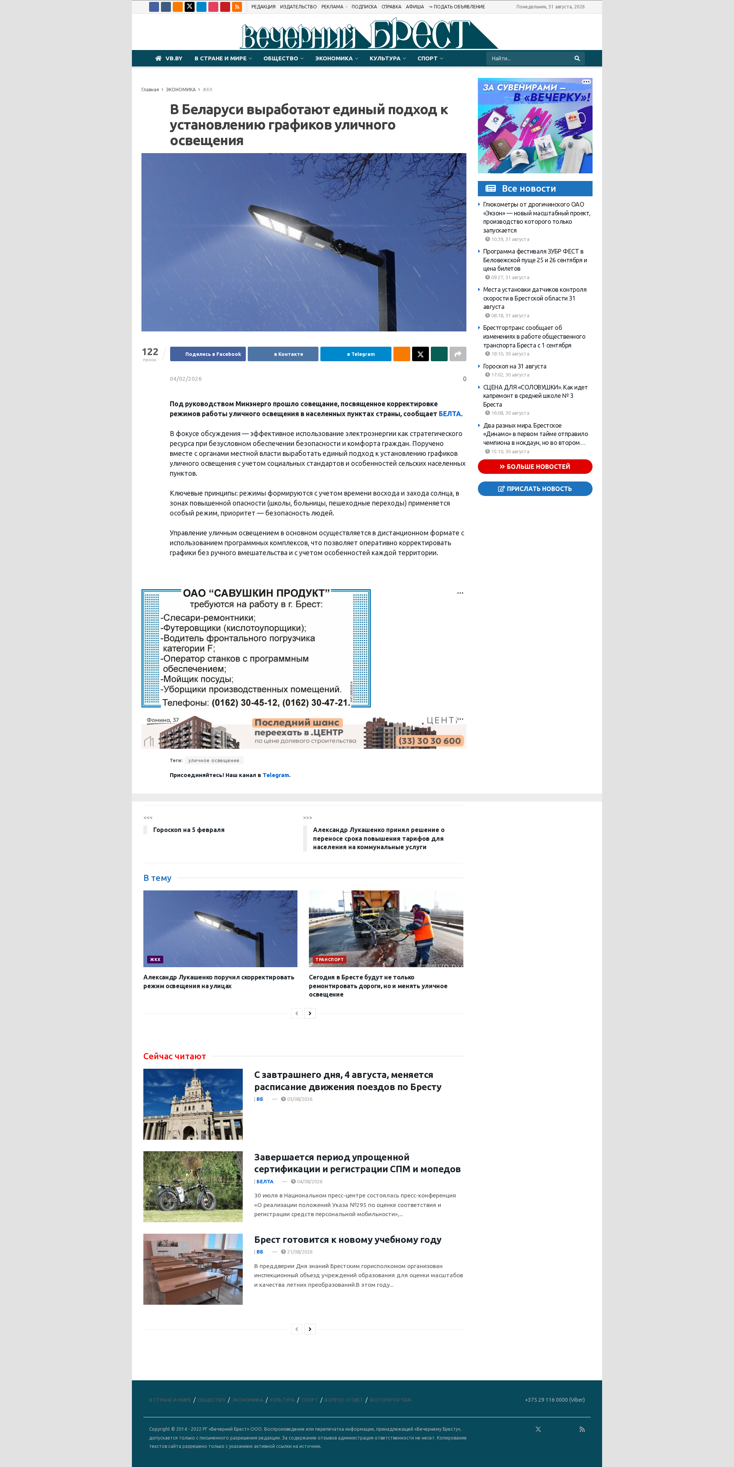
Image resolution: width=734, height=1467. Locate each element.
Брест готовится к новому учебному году (348, 1239)
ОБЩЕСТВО (280, 58)
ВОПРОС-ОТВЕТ (344, 1399)
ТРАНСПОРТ (329, 959)
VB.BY (174, 58)
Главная (150, 89)
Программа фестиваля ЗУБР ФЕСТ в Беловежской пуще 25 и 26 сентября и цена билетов (535, 260)
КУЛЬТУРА (385, 58)
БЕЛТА (450, 413)
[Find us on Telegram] (201, 6)
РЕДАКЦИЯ (264, 6)
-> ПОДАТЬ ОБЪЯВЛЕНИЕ (457, 6)
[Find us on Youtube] (225, 6)
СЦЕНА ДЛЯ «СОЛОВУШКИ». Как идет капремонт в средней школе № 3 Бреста (535, 395)
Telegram (276, 775)
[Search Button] (578, 58)
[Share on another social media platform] (458, 354)
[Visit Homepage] (367, 32)
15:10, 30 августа (509, 451)
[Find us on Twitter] (190, 6)
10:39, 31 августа (509, 238)
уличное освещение (214, 760)
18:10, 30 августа (509, 353)
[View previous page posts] (296, 1013)
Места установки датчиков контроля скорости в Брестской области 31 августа (535, 298)
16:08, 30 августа (509, 412)
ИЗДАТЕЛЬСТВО (298, 6)
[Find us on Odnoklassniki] (178, 6)
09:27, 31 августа (509, 277)
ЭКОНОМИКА (334, 58)
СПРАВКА (391, 6)
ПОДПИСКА (364, 6)
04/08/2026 (309, 1181)
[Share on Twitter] (420, 354)
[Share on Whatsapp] (439, 354)
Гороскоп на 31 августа (515, 365)
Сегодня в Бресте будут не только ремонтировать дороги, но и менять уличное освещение (378, 986)
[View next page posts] (310, 1013)
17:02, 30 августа (509, 374)
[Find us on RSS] (237, 6)
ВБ (260, 1099)
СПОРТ (427, 58)
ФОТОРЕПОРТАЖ (391, 1399)
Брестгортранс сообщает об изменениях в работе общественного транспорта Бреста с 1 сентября (534, 336)
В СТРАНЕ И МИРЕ (221, 58)
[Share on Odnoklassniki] (401, 354)
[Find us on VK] (166, 6)
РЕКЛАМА (332, 6)
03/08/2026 (299, 1099)
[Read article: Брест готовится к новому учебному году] (193, 1269)
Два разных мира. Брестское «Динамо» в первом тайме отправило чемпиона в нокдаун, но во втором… (535, 434)
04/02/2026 (186, 378)
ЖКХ (208, 89)
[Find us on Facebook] (154, 6)
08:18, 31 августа (509, 315)
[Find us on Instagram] (213, 6)
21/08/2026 (299, 1251)
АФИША (415, 6)
